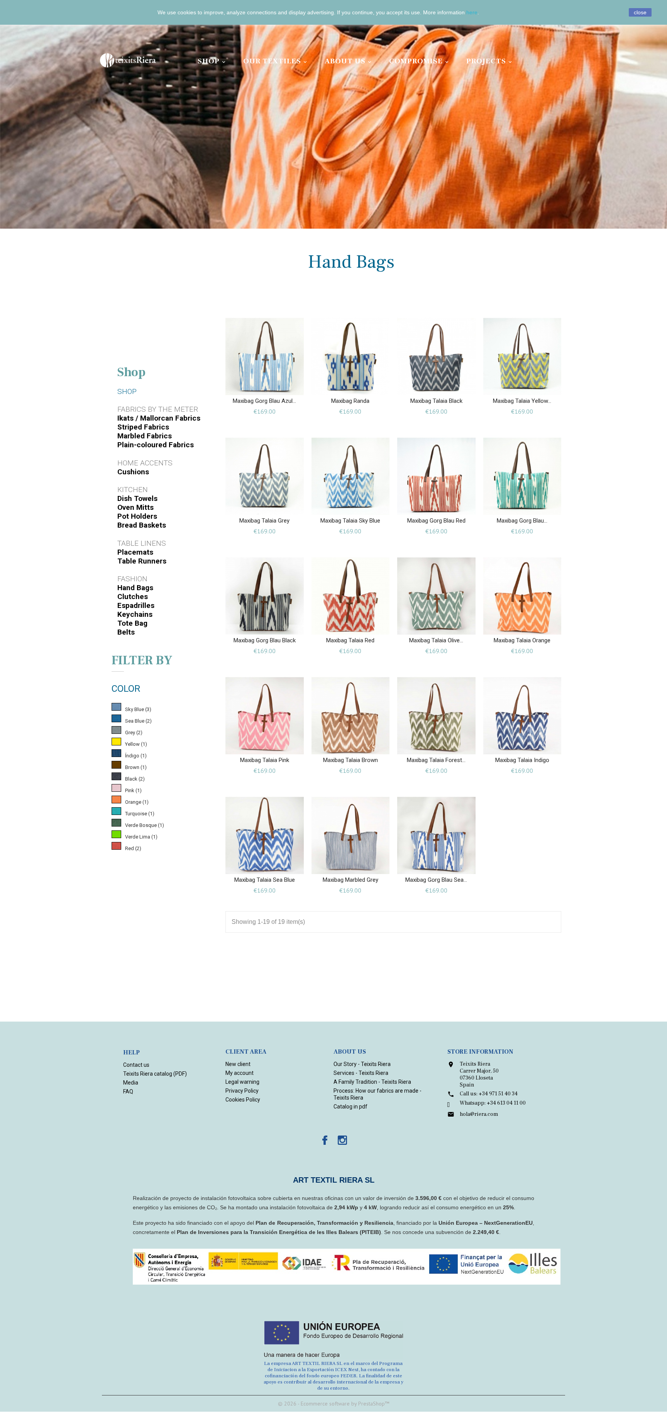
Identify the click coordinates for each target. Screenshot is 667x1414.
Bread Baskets (141, 525)
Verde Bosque (144, 825)
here (471, 12)
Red (133, 848)
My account (239, 1073)
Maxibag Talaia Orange (522, 640)
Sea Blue (138, 721)
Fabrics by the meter (157, 409)
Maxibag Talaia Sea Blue (264, 879)
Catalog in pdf (350, 1106)
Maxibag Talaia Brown (350, 760)
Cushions (133, 471)
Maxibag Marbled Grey (350, 879)
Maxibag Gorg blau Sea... (436, 879)
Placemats (135, 552)
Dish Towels (137, 498)
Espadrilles (135, 605)
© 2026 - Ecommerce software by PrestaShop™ (333, 1403)
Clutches (132, 596)
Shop (212, 61)
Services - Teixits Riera (361, 1073)
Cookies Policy (242, 1100)
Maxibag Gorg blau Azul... (264, 400)
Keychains (134, 614)
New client (238, 1064)
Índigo (136, 756)
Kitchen (132, 489)
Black (135, 779)
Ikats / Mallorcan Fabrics (158, 418)
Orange (137, 802)
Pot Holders (137, 516)
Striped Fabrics (143, 427)
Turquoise (139, 813)
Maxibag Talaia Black (436, 400)
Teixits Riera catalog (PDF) (155, 1074)
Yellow (136, 744)
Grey (133, 732)
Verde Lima (141, 837)
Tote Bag (132, 623)
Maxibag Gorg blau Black (265, 640)
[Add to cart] (257, 386)
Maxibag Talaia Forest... (436, 760)
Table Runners (141, 561)
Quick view (272, 386)
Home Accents (145, 462)
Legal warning (242, 1082)
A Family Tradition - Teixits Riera (372, 1082)
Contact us (136, 1065)
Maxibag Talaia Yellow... (522, 400)
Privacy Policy (242, 1091)
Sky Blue (138, 709)
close (640, 12)
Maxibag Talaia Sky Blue (350, 520)
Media (130, 1083)
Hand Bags (135, 587)
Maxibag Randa (350, 400)
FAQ (128, 1091)
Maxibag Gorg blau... (522, 520)
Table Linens (141, 543)
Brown (136, 767)
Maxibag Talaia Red (350, 640)
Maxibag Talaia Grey (264, 520)
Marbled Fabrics (144, 435)
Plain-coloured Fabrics (155, 444)
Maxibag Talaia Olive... (436, 640)
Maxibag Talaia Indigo (522, 760)
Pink (133, 790)
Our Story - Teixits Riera (362, 1064)
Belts (126, 632)
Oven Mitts (135, 507)
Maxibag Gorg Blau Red (436, 520)
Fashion (132, 578)
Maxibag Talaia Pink (264, 760)
